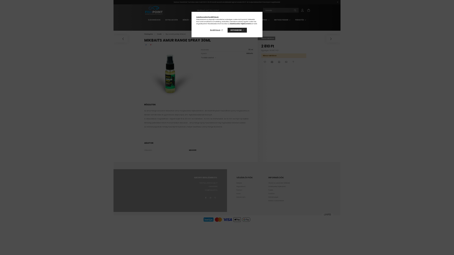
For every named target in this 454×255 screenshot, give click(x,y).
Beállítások (215, 30)
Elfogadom (236, 30)
